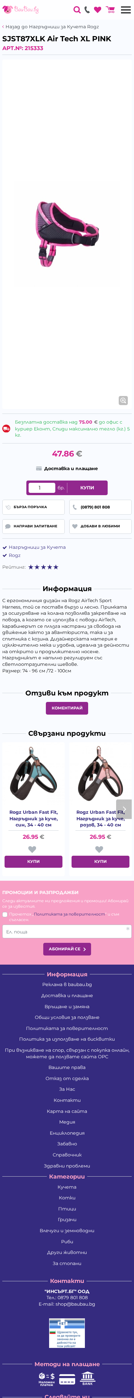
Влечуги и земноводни (67, 1230)
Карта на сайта (67, 1111)
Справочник (67, 1155)
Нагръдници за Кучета (37, 547)
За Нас (67, 1089)
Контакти (67, 1100)
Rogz (14, 555)
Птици (67, 1209)
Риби (67, 1242)
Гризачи (67, 1219)
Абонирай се (64, 948)
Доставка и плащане (67, 995)
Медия (67, 1122)
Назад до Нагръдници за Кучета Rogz (52, 27)
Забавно (67, 1144)
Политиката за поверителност (69, 914)
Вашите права (67, 1067)
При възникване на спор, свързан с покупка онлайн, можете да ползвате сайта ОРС (67, 1053)
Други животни (67, 1252)
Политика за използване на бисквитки (67, 1039)
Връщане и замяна (67, 1006)
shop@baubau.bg (75, 1304)
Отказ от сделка (67, 1078)
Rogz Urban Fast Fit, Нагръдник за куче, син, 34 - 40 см (33, 818)
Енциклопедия (67, 1133)
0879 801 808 (73, 1297)
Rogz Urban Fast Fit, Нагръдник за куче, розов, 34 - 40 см (100, 818)
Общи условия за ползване (67, 1017)
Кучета (67, 1187)
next (124, 809)
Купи (87, 488)
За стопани (67, 1263)
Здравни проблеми (67, 1166)
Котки (67, 1198)
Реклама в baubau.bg (67, 984)
